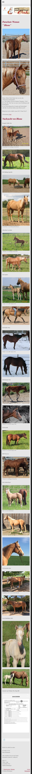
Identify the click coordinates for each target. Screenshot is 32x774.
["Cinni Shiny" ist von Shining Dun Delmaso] (16, 210)
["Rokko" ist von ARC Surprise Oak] (16, 340)
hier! (10, 114)
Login (28, 769)
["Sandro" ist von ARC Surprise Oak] (16, 290)
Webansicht (27, 771)
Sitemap (13, 769)
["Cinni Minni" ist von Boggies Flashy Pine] (16, 136)
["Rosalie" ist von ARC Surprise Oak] (16, 439)
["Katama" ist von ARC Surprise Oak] (16, 414)
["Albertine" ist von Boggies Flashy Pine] (16, 242)
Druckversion (6, 769)
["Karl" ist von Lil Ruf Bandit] (16, 497)
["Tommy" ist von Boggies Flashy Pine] (16, 467)
